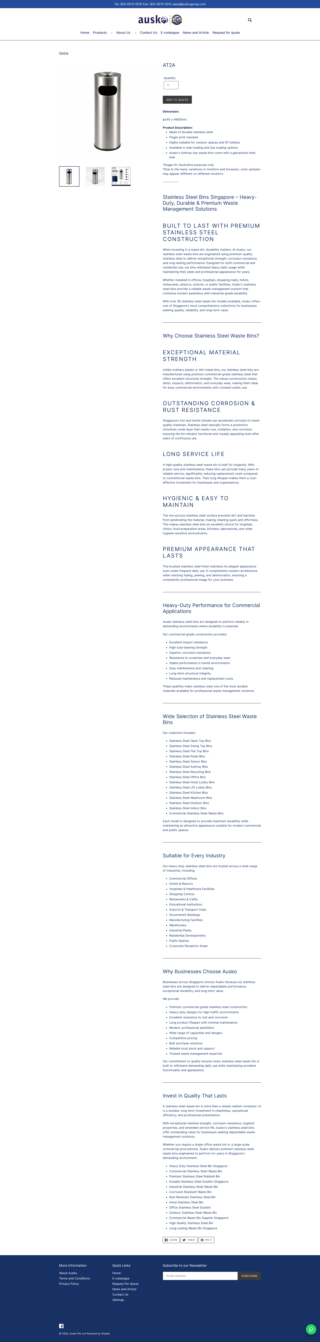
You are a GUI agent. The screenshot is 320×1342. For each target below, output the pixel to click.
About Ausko (68, 1273)
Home (84, 32)
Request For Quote (125, 1284)
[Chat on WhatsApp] (311, 1329)
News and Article (196, 32)
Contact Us (148, 32)
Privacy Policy (69, 1284)
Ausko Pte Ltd (77, 1333)
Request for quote (226, 32)
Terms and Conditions (74, 1278)
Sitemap (118, 1300)
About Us (123, 32)
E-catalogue (170, 32)
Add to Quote (177, 99)
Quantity (170, 78)
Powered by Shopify (98, 1333)
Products (100, 32)
